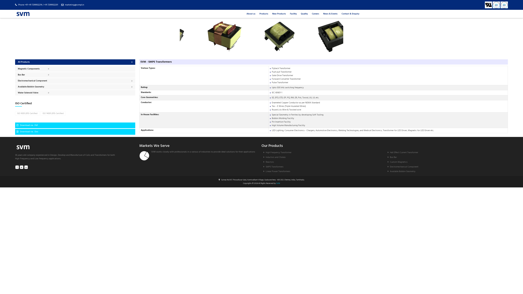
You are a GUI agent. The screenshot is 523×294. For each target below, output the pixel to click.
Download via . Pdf (28, 125)
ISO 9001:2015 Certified (27, 113)
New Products (279, 14)
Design (53, 155)
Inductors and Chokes (276, 157)
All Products (24, 62)
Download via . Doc (28, 132)
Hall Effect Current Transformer (404, 152)
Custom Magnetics (399, 162)
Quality (304, 14)
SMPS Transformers (274, 167)
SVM (278, 183)
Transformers (101, 155)
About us (251, 14)
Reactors (270, 162)
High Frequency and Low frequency (31, 158)
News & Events (330, 14)
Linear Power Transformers (278, 171)
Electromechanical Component (32, 81)
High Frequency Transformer (278, 152)
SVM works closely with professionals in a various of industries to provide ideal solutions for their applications (203, 152)
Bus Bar (21, 75)
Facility (293, 14)
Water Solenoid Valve (28, 93)
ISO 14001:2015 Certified (53, 113)
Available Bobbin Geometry (31, 87)
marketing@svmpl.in (74, 5)
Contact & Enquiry (350, 14)
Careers (315, 14)
